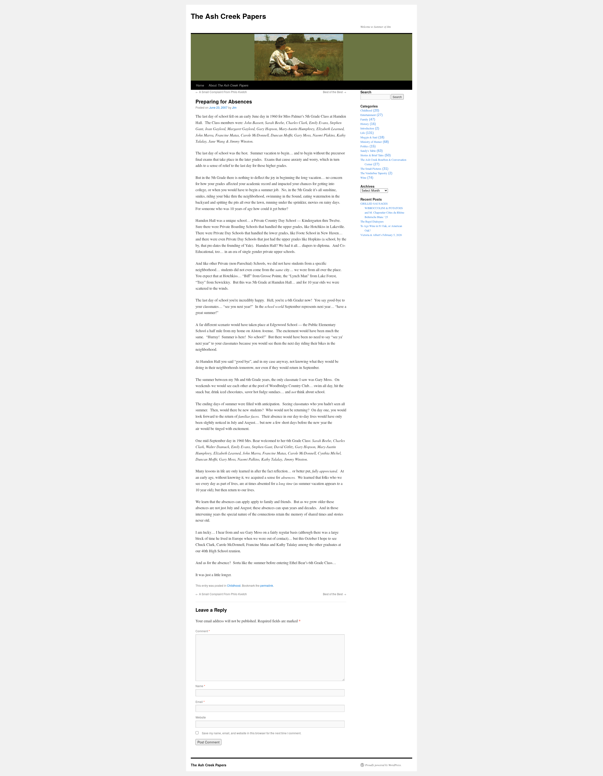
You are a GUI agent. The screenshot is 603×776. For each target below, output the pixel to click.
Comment (203, 631)
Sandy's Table (368, 151)
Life (362, 133)
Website (201, 717)
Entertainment (368, 115)
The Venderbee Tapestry (373, 173)
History (364, 124)
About (229, 85)
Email (200, 702)
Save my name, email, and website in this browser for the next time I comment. (251, 733)
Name (200, 686)
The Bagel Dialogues (372, 221)
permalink (266, 585)
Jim (234, 107)
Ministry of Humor (371, 142)
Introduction (367, 128)
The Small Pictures (370, 168)
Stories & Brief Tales (372, 155)
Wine (363, 177)
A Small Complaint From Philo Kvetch (221, 92)
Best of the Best (334, 92)
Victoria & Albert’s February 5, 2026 (381, 235)
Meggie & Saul (368, 137)
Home (200, 85)
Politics (364, 146)
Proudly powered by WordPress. (383, 765)
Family (364, 119)
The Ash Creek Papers (228, 16)
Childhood (233, 585)
